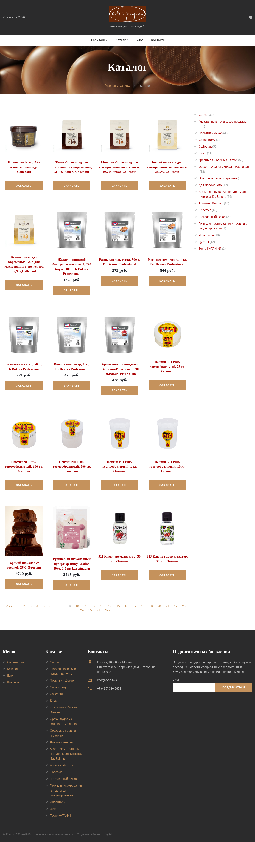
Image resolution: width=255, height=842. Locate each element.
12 (93, 606)
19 (151, 606)
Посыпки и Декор (213, 133)
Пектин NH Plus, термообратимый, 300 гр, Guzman (72, 466)
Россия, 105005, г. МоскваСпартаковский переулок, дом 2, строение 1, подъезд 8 (128, 667)
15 (118, 606)
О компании (99, 40)
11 (85, 606)
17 (134, 606)
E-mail (176, 680)
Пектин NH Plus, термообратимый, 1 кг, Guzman (119, 466)
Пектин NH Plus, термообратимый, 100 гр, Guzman (24, 466)
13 (101, 606)
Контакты (158, 40)
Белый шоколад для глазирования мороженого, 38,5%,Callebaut (167, 167)
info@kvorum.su (108, 680)
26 (98, 610)
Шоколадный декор (215, 216)
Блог (139, 40)
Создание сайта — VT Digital (94, 834)
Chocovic (208, 210)
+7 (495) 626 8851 (109, 688)
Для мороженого (213, 185)
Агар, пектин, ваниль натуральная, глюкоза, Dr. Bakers (66, 753)
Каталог (122, 40)
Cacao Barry (210, 139)
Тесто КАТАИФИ (212, 248)
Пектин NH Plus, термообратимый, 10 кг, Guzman (167, 466)
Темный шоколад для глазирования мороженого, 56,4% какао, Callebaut (71, 167)
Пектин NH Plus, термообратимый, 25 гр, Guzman (167, 366)
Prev (9, 606)
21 (167, 606)
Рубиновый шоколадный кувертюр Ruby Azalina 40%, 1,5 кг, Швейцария (72, 563)
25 (90, 610)
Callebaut (208, 146)
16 (126, 606)
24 (82, 610)
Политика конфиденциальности (53, 834)
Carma (206, 114)
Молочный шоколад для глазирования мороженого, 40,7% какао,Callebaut (119, 167)
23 (184, 606)
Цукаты (207, 242)
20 (159, 606)
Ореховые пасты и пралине (220, 178)
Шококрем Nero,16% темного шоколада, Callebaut (24, 167)
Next (108, 610)
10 (77, 606)
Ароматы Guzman (214, 203)
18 (142, 606)
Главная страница (117, 85)
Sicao (205, 153)
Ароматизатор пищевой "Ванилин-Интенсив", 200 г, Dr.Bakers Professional (119, 368)
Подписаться (233, 687)
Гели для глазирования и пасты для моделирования (66, 790)
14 (110, 606)
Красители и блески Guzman (221, 160)
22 (175, 606)
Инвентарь (209, 235)
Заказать (24, 185)
